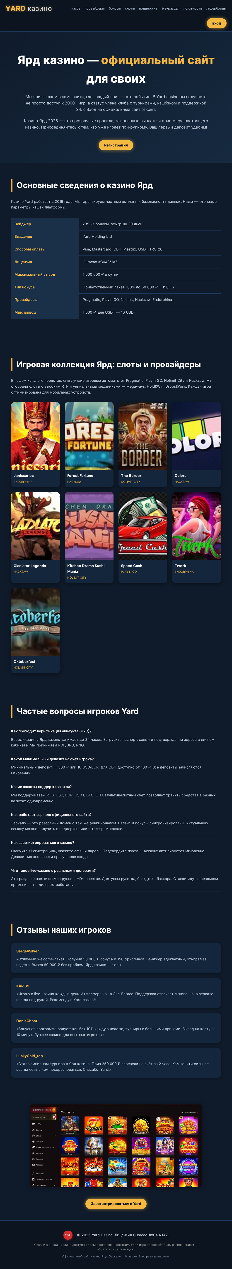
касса (75, 8)
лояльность (193, 8)
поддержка (148, 8)
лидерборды (216, 8)
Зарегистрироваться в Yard (116, 1203)
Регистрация (116, 145)
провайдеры (95, 8)
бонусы (115, 8)
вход (216, 23)
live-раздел (170, 8)
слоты (130, 8)
